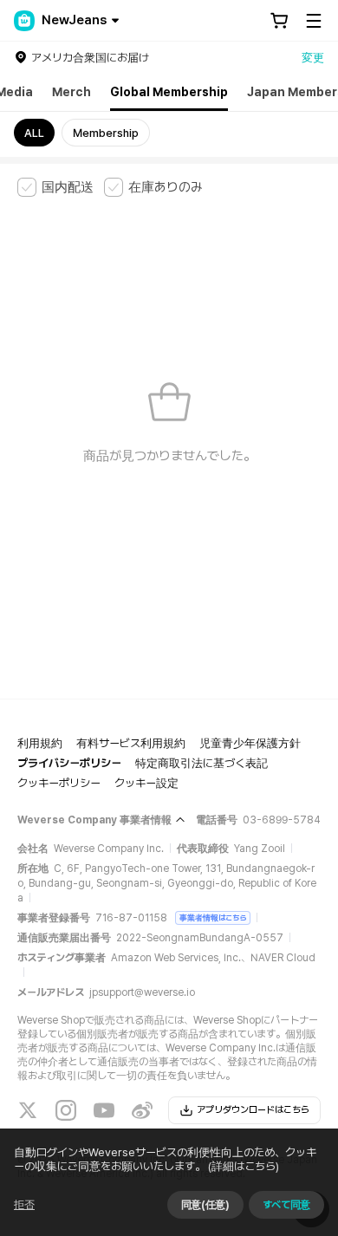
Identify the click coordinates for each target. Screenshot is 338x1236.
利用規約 (39, 743)
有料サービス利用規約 (130, 743)
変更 (313, 57)
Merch (71, 92)
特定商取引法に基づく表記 (201, 763)
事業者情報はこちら (212, 917)
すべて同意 (286, 1205)
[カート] (279, 20)
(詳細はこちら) (243, 1166)
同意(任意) (205, 1205)
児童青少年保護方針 (250, 743)
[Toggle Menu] (313, 20)
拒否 (24, 1205)
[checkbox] (55, 187)
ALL (34, 133)
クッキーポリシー (59, 783)
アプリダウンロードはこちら (253, 1110)
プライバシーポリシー (69, 763)
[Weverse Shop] (24, 20)
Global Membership (169, 92)
